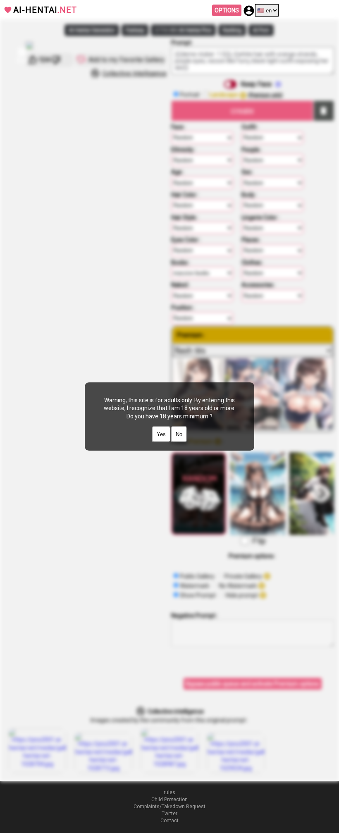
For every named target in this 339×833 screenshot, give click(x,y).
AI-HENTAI (45, 10)
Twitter (169, 813)
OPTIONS (227, 10)
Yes (161, 434)
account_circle (249, 11)
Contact (169, 820)
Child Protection (169, 799)
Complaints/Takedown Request (169, 806)
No (179, 434)
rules (169, 792)
